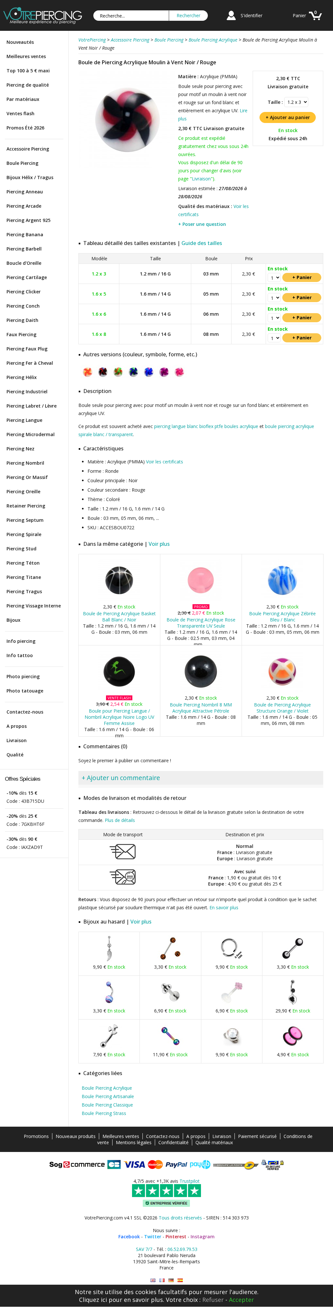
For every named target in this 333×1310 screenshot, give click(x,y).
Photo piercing (23, 676)
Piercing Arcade (24, 206)
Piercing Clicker (24, 291)
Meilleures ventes (26, 56)
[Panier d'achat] (315, 21)
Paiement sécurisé (257, 1136)
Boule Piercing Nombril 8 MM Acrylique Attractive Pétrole (201, 708)
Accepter (241, 1300)
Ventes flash (20, 113)
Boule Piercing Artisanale (108, 1096)
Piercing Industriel (27, 391)
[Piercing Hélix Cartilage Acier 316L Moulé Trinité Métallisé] (170, 1004)
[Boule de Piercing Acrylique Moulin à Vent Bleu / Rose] (148, 378)
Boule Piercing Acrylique (107, 1088)
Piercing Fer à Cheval (30, 363)
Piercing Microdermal (31, 434)
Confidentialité (173, 1142)
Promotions (36, 1136)
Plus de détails (120, 820)
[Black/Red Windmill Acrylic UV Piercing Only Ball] (153, 1280)
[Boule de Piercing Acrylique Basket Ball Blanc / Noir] (119, 600)
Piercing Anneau (25, 192)
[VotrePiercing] (42, 22)
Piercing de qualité (28, 85)
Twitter (152, 1236)
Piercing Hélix (22, 377)
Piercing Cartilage (27, 277)
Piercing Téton (23, 563)
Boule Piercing (22, 163)
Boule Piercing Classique (107, 1105)
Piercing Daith (22, 320)
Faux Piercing (21, 334)
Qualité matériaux (214, 1142)
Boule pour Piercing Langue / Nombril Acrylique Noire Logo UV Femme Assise (119, 717)
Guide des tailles (201, 243)
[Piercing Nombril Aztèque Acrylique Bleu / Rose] (109, 1004)
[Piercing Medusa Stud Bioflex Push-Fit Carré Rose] (231, 1004)
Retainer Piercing (26, 506)
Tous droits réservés (180, 1218)
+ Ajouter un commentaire (121, 777)
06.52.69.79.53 (182, 1249)
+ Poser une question (202, 224)
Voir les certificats (164, 462)
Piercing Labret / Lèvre (32, 406)
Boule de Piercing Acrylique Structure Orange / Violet (282, 708)
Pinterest (176, 1236)
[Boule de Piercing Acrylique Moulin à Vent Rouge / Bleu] (103, 378)
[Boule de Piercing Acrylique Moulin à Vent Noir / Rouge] (127, 167)
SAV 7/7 (144, 1249)
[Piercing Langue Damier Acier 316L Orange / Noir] (170, 960)
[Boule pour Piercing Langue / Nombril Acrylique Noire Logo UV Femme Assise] (119, 691)
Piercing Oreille (23, 491)
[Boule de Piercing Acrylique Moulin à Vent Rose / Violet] (179, 378)
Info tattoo (20, 655)
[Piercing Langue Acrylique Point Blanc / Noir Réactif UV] (292, 960)
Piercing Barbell (24, 249)
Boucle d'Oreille (24, 263)
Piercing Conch (23, 306)
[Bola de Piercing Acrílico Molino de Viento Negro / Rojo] (180, 1280)
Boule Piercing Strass (104, 1113)
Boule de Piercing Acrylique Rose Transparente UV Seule (200, 623)
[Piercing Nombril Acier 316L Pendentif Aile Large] (109, 960)
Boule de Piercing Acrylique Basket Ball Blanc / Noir (119, 616)
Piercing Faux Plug (27, 349)
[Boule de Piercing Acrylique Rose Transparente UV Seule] (201, 600)
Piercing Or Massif (27, 477)
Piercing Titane (24, 577)
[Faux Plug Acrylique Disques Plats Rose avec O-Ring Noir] (292, 1048)
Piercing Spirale (24, 534)
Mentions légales (134, 1142)
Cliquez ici (93, 1300)
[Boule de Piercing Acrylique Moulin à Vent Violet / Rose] (164, 378)
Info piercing (21, 641)
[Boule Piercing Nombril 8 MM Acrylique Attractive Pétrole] (201, 691)
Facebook (129, 1236)
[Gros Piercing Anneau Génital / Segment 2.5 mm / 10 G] (231, 960)
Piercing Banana (25, 234)
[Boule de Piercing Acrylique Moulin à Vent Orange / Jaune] (87, 378)
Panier (299, 15)
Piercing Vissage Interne (34, 606)
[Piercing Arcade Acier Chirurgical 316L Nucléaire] (109, 1048)
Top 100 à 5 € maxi (28, 70)
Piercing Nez (20, 449)
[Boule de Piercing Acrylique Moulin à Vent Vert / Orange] (118, 378)
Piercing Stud (21, 548)
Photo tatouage (25, 691)
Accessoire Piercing (28, 149)
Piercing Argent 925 (28, 220)
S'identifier (251, 15)
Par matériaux (23, 99)
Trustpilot (190, 1181)
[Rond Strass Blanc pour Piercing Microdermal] (231, 1048)
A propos (17, 726)
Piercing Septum (25, 520)
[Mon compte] (231, 21)
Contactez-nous (25, 712)
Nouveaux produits (76, 1136)
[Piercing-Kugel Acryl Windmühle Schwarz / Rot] (171, 1280)
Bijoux (13, 620)
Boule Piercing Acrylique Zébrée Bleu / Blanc (282, 616)
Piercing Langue (24, 420)
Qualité (15, 755)
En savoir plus (223, 907)
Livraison (17, 740)
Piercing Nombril (25, 463)
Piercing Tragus (24, 591)
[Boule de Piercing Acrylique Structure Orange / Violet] (282, 691)
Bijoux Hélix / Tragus (30, 177)
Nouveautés (20, 42)
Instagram (203, 1236)
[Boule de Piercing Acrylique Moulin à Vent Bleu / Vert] (133, 378)
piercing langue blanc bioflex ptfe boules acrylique (206, 426)
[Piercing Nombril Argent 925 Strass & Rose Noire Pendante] (292, 1004)
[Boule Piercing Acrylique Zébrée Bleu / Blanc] (282, 600)
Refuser (213, 1300)
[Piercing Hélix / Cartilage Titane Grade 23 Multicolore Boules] (170, 1048)
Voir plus (159, 543)
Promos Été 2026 (25, 128)
